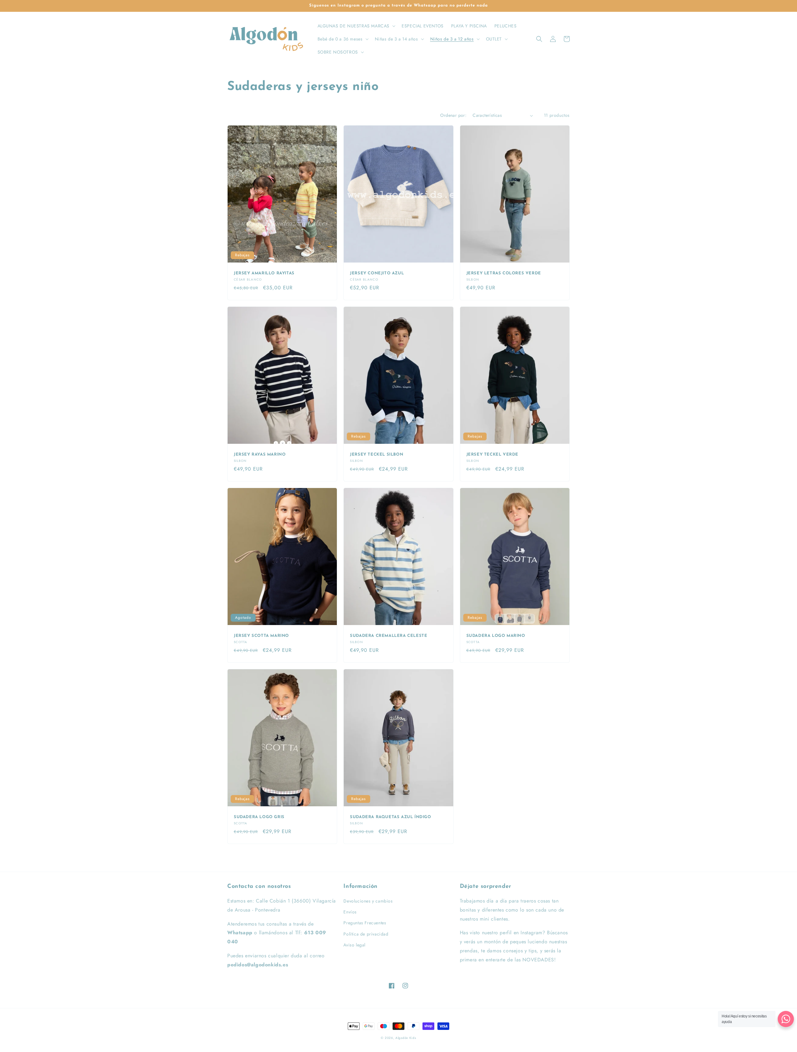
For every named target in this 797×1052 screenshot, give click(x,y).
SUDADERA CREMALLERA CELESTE (388, 636)
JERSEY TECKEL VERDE (492, 455)
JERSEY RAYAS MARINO (259, 455)
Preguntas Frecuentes (364, 923)
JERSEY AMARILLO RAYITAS (264, 273)
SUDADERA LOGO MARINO (495, 636)
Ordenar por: (453, 115)
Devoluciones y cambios (368, 901)
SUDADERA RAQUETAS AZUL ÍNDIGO (390, 817)
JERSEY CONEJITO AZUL (377, 273)
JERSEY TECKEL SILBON (376, 455)
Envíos (350, 912)
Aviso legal (354, 945)
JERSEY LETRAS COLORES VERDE (503, 273)
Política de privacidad (365, 934)
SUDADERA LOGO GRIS (259, 817)
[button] (356, 25)
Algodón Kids (405, 1037)
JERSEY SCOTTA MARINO (261, 636)
